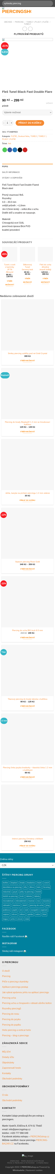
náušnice (16, 905)
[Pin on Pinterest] (25, 150)
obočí (25, 905)
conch (46, 883)
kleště (38, 892)
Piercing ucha (9, 998)
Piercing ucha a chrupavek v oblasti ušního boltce (27, 1003)
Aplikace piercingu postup (15, 987)
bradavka (31, 883)
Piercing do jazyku (11, 1019)
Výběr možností (9, 283)
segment (43, 910)
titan (44, 914)
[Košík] (51, 12)
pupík (15, 910)
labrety (37, 896)
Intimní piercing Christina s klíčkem (27, 839)
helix (39, 887)
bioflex (5, 883)
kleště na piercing (10, 896)
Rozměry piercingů (11, 1008)
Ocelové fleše (23, 136)
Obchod (8, 22)
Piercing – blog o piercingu (15, 1035)
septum (6, 914)
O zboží (6, 971)
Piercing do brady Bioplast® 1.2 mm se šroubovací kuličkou (27, 423)
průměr (5, 106)
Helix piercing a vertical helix (16, 1030)
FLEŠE (14, 136)
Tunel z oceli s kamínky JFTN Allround (9, 268)
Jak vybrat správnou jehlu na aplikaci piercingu (25, 992)
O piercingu (42, 1163)
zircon (19, 919)
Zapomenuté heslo (11, 1068)
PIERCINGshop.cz (39, 1136)
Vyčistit (49, 103)
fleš (9, 143)
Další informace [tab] (11, 172)
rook (26, 910)
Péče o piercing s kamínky (15, 981)
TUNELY (27, 24)
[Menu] (41, 12)
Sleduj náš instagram (12, 951)
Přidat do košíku (29, 123)
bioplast (14, 883)
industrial (6, 892)
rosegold (34, 910)
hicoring (46, 887)
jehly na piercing (26, 892)
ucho (13, 919)
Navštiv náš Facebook (13, 936)
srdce (38, 914)
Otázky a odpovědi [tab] (12, 178)
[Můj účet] (46, 12)
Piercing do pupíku (11, 1025)
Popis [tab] (5, 167)
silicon (14, 914)
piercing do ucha (36, 905)
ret (21, 910)
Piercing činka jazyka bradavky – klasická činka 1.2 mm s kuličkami (27, 769)
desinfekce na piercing (12, 887)
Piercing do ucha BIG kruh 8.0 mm (27, 630)
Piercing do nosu (10, 1014)
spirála (30, 914)
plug (47, 905)
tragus (5, 919)
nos (38, 901)
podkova (6, 910)
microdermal (8, 901)
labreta (29, 896)
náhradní (6, 905)
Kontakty (6, 1073)
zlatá (27, 919)
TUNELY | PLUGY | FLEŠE (37, 22)
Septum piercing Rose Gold (27, 562)
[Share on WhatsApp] (4, 150)
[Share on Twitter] (15, 150)
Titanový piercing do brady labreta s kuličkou (27, 699)
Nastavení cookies (34, 1170)
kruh (22, 896)
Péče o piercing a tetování (20, 1163)
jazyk (15, 892)
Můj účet (6, 1052)
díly (25, 887)
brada (22, 883)
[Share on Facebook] (9, 150)
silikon (22, 914)
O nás (5, 1095)
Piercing (19, 22)
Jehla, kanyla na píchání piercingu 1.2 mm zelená (27, 493)
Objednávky (8, 1062)
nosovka (46, 901)
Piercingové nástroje (32, 1161)
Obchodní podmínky (12, 1078)
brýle (39, 883)
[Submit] (49, 3)
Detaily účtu (8, 1057)
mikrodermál (21, 901)
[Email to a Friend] (20, 150)
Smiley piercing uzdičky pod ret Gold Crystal (27, 353)
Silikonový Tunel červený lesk (27, 267)
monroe (31, 901)
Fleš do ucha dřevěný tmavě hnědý (45, 267)
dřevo (32, 887)
